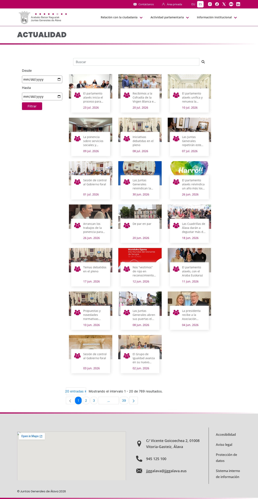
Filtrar (32, 106)
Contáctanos (146, 4)
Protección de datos (226, 457)
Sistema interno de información (228, 474)
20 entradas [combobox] (74, 391)
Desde (27, 70)
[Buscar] (203, 62)
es (200, 4)
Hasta (26, 88)
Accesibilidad (226, 434)
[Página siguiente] (133, 400)
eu (193, 4)
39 (125, 401)
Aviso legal (224, 444)
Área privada (174, 4)
